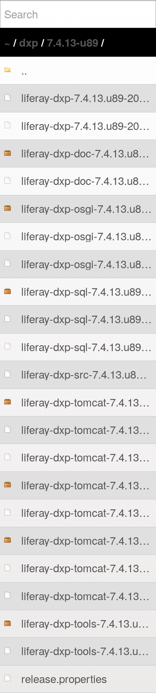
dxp (28, 42)
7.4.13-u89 (72, 42)
